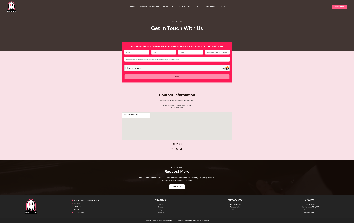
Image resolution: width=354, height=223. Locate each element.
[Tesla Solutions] (310, 204)
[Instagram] (76, 203)
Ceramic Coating (185, 7)
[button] (174, 7)
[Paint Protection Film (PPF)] (310, 207)
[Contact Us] (160, 212)
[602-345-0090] (78, 212)
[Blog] (160, 210)
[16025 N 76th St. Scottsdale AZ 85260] (86, 200)
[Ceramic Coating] (309, 212)
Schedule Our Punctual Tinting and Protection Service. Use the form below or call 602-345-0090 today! (177, 46)
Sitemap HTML (197, 220)
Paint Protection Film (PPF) (149, 7)
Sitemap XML (205, 220)
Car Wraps (131, 7)
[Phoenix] (235, 210)
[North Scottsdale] (235, 204)
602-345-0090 (186, 180)
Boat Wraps (223, 7)
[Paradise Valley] (235, 207)
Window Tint (168, 7)
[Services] (161, 207)
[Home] (161, 204)
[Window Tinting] (309, 210)
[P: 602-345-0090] (177, 108)
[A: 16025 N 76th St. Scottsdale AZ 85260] (177, 105)
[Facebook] (76, 206)
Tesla (198, 7)
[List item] (172, 149)
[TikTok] (75, 209)
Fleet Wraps (210, 7)
